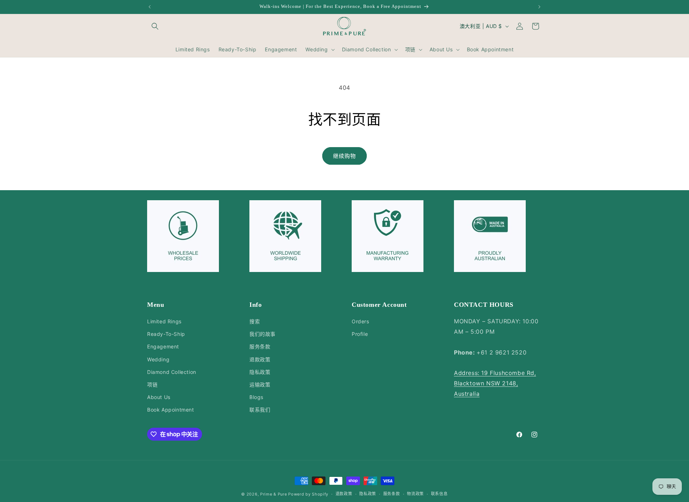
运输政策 (259, 384)
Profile (360, 334)
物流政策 (415, 493)
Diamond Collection (171, 372)
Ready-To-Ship (166, 334)
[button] (155, 26)
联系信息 (439, 493)
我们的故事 (262, 334)
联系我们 (259, 410)
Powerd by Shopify (308, 494)
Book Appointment (170, 410)
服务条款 (259, 346)
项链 (152, 384)
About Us (158, 397)
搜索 (254, 321)
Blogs (256, 397)
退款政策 (259, 359)
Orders (360, 321)
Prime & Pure (273, 494)
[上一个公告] (150, 7)
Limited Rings (164, 321)
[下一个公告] (539, 7)
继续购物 (344, 156)
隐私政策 (259, 372)
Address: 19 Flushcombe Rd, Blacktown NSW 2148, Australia (495, 383)
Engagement (163, 346)
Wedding (158, 359)
